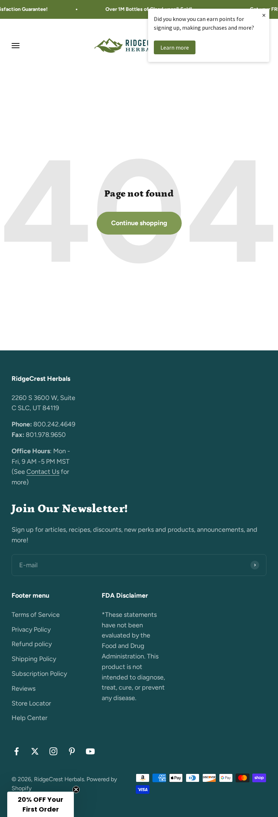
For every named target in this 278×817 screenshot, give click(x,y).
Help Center (29, 718)
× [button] (264, 15)
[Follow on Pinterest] (72, 751)
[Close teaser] (76, 789)
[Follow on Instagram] (53, 751)
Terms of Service (36, 615)
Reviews (23, 688)
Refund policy (32, 644)
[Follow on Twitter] (35, 751)
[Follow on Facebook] (16, 751)
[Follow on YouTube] (90, 751)
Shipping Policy (34, 659)
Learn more (174, 47)
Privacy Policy (31, 629)
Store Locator (31, 703)
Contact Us (42, 472)
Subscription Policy (39, 674)
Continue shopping (139, 223)
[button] (40, 804)
